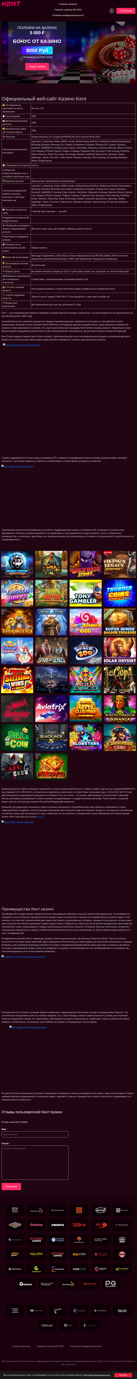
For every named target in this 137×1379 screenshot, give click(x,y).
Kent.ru (40, 817)
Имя (4, 1129)
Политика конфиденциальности (68, 15)
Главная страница (68, 4)
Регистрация (126, 11)
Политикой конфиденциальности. (97, 1375)
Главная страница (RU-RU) (67, 10)
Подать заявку (37, 66)
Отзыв (5, 1143)
